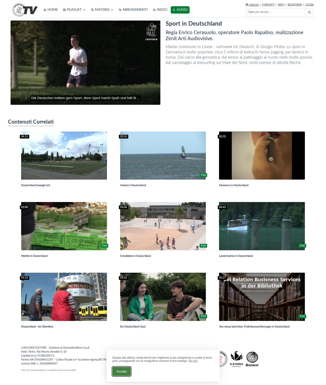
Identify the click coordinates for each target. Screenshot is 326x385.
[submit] (309, 12)
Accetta (122, 371)
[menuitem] (51, 10)
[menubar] (116, 10)
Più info (193, 360)
